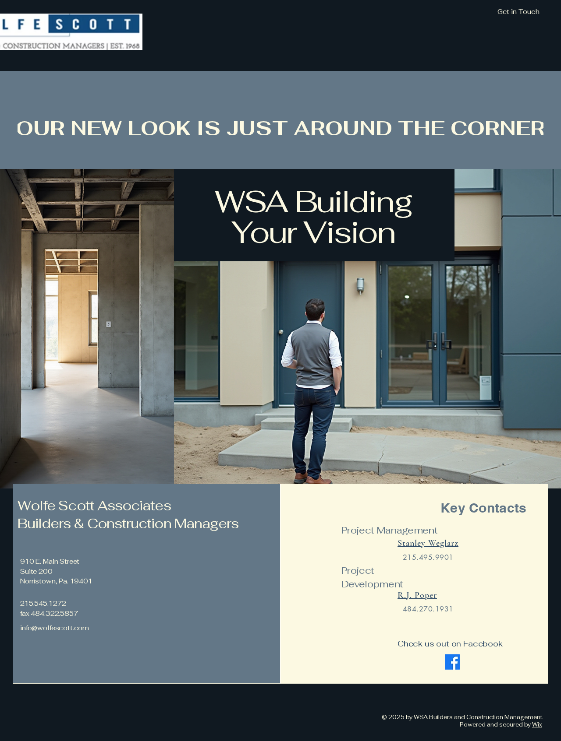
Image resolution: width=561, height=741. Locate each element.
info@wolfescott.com (54, 628)
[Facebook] (452, 662)
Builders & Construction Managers (129, 523)
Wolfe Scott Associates (94, 505)
